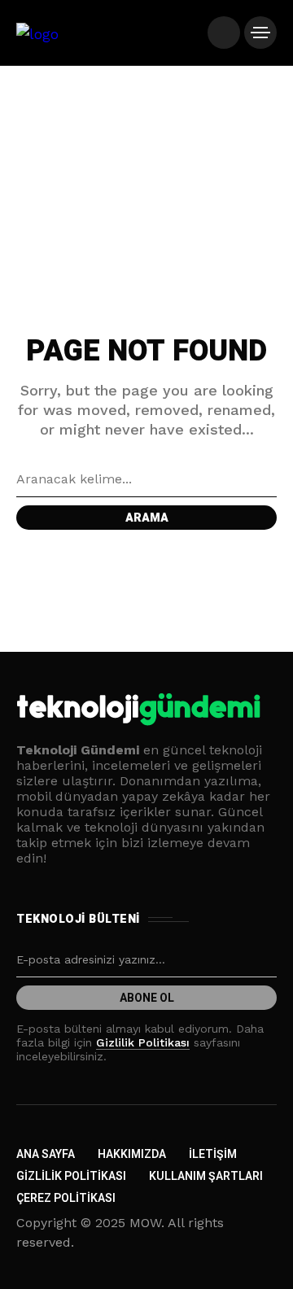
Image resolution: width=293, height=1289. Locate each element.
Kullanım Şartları (206, 1176)
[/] (224, 32)
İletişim (213, 1154)
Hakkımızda (132, 1154)
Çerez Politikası (66, 1198)
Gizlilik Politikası (143, 1042)
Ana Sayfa (45, 1154)
